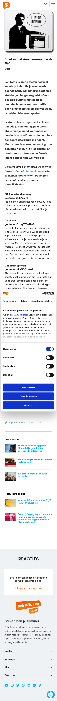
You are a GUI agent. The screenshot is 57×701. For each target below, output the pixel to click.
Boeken (9, 651)
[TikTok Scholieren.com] (40, 686)
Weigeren (28, 405)
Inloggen (20, 588)
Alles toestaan (28, 387)
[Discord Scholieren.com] (30, 686)
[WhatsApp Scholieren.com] (24, 686)
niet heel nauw (34, 171)
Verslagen (10, 659)
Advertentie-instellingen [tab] (43, 301)
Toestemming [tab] (9, 301)
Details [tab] (23, 301)
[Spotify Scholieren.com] (35, 686)
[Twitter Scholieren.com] (18, 686)
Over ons (10, 675)
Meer (8, 667)
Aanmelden (35, 588)
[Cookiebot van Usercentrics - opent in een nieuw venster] (42, 293)
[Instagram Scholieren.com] (13, 686)
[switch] (50, 357)
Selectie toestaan (28, 396)
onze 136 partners (19, 315)
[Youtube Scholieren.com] (7, 686)
